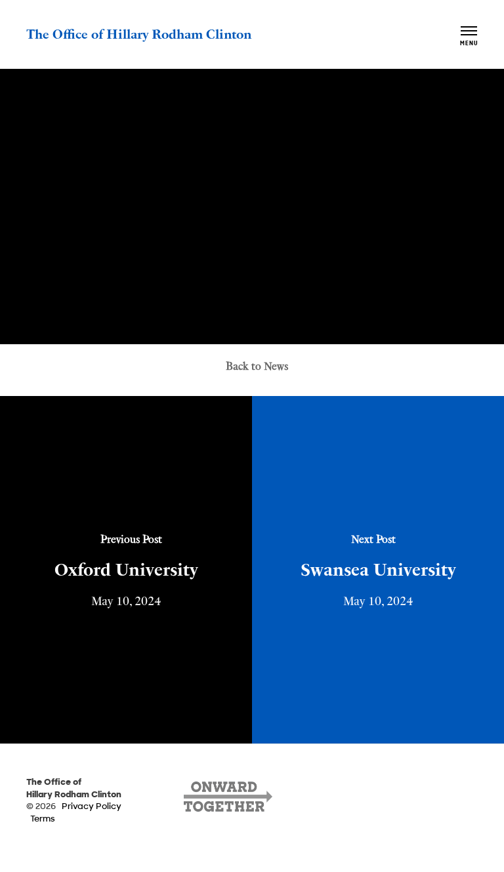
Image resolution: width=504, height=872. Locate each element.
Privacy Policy (91, 807)
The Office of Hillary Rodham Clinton (138, 33)
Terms (42, 819)
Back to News (257, 365)
